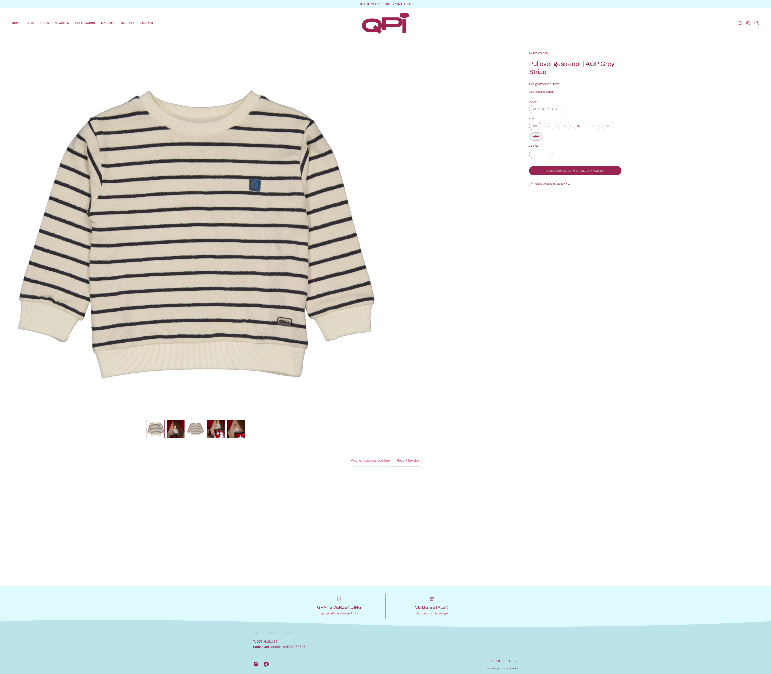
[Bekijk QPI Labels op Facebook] (265, 664)
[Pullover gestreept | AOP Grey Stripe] (156, 429)
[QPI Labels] (385, 23)
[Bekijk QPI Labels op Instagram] (255, 664)
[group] (385, 4)
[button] (30, 23)
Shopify (513, 668)
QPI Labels (502, 668)
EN (511, 661)
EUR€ (496, 661)
